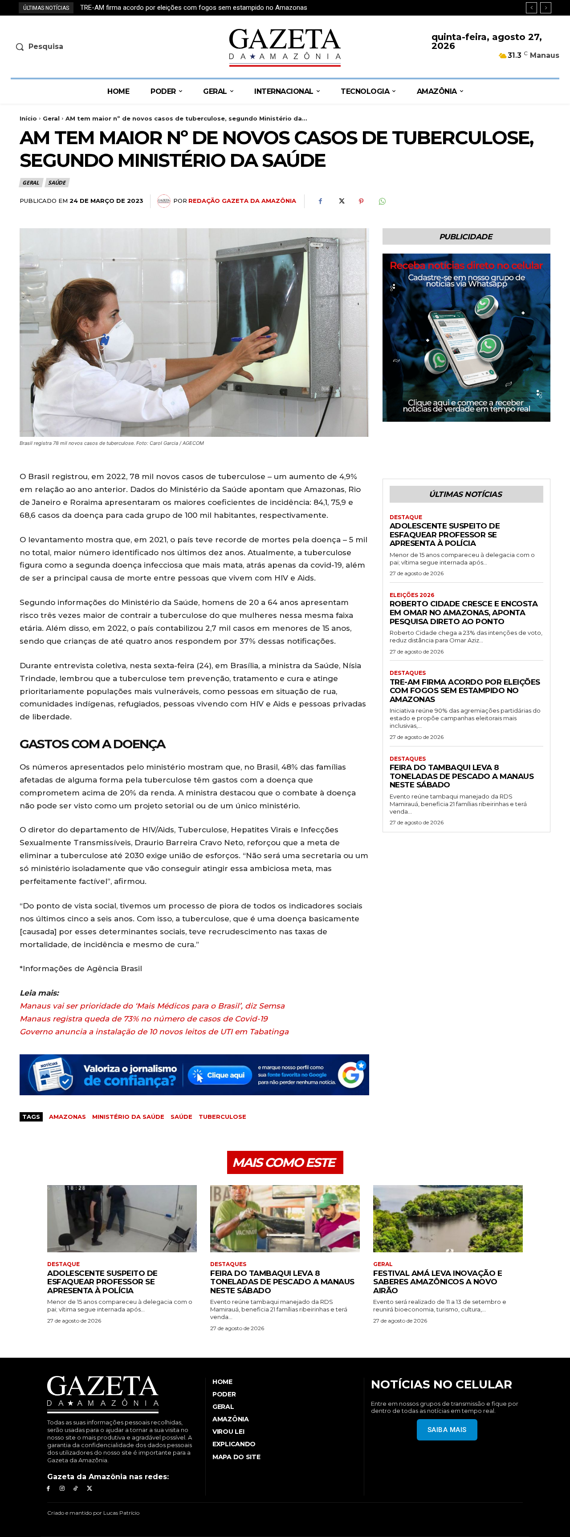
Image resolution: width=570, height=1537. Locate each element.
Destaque (406, 517)
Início (28, 118)
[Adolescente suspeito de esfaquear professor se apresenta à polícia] (122, 1218)
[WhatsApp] (382, 201)
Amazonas (67, 1116)
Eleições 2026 (412, 595)
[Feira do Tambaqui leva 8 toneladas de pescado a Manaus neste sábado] (285, 1218)
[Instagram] (62, 1488)
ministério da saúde (128, 1116)
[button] (74, 47)
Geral (51, 118)
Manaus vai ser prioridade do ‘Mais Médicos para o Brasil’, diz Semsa (152, 1005)
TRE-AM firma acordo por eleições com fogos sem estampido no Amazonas (465, 691)
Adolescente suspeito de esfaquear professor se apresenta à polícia (445, 534)
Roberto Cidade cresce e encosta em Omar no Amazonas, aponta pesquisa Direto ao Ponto (464, 612)
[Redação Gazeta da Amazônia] (165, 201)
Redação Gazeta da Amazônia (242, 200)
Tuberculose (222, 1116)
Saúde (56, 182)
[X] (341, 201)
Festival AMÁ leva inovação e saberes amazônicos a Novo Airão (437, 1282)
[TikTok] (76, 1488)
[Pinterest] (361, 201)
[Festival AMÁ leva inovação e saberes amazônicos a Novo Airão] (448, 1218)
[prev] (531, 7)
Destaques (408, 673)
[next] (545, 7)
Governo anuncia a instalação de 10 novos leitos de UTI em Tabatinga (154, 1031)
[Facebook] (320, 201)
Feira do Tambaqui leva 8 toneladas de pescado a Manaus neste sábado (186, 8)
